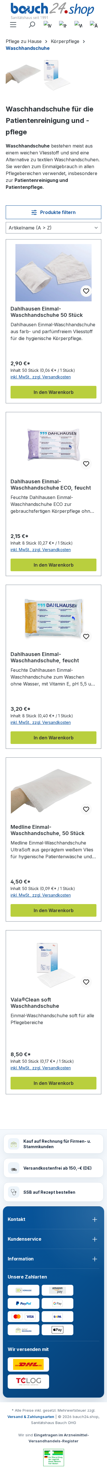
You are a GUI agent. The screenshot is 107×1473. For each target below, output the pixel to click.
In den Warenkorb (54, 392)
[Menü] (13, 25)
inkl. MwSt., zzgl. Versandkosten (41, 376)
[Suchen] (32, 25)
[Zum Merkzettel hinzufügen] (86, 291)
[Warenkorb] (78, 25)
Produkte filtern (57, 212)
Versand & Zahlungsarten (30, 1416)
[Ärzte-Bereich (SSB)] (93, 25)
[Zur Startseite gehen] (53, 11)
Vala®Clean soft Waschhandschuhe (35, 1003)
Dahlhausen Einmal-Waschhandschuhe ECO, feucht (51, 484)
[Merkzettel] (47, 25)
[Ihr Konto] (62, 25)
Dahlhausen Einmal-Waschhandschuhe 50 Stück (47, 312)
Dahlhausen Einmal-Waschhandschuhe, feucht (45, 657)
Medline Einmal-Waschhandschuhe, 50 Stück (47, 830)
